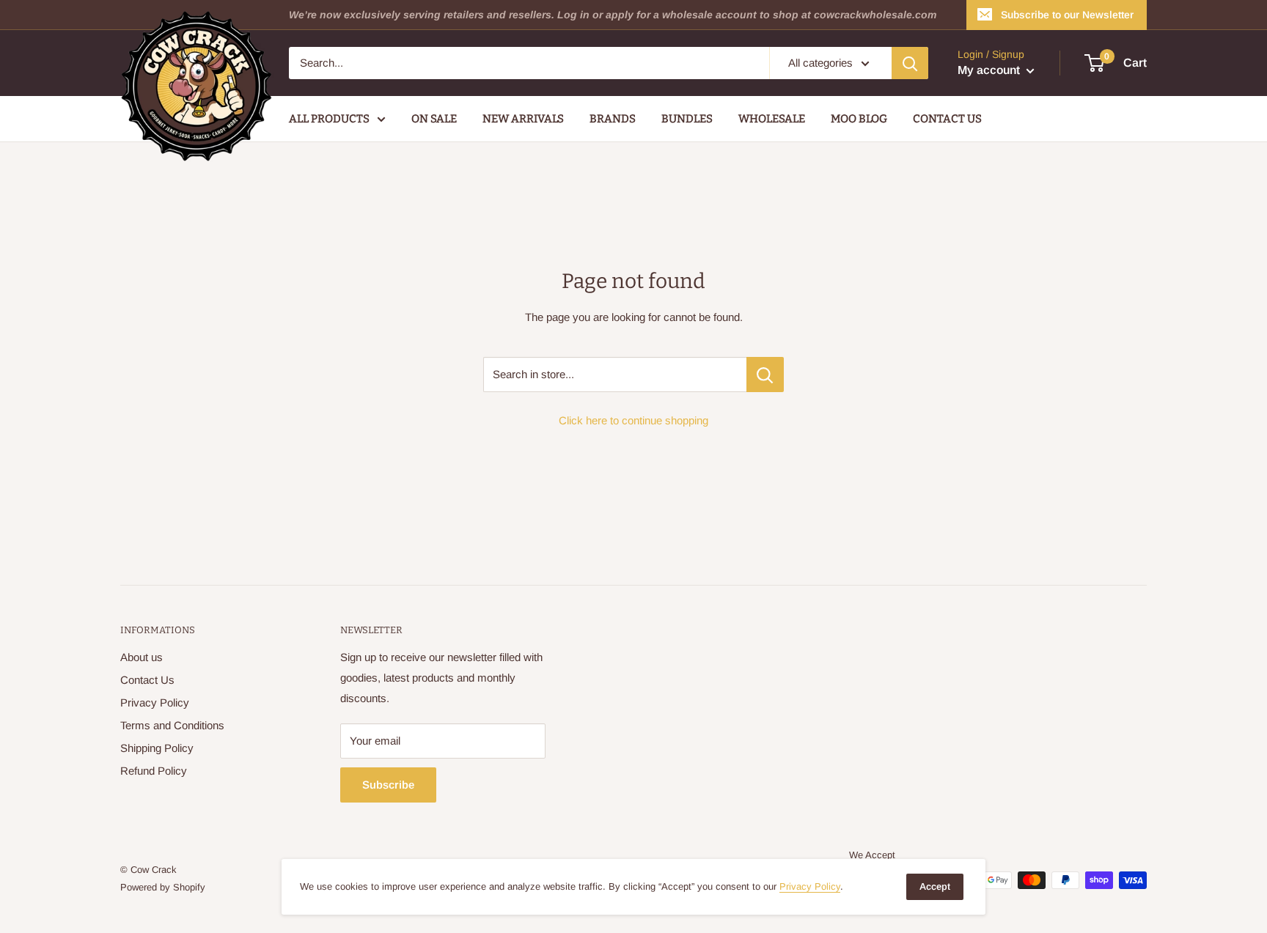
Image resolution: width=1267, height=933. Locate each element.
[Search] (910, 63)
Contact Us (947, 118)
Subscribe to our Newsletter (1067, 15)
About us (141, 657)
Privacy (809, 886)
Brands (613, 118)
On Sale (434, 118)
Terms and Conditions (172, 725)
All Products (329, 118)
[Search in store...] (765, 374)
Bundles (687, 118)
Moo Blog (859, 118)
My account (990, 70)
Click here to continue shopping (633, 420)
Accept (934, 886)
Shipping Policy (157, 748)
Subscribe (388, 784)
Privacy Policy (154, 702)
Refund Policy (153, 770)
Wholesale (771, 118)
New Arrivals (523, 118)
